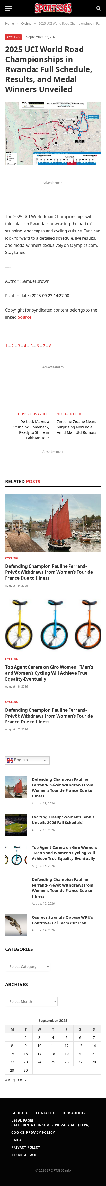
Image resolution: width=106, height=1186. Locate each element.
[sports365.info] (53, 8)
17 (39, 1053)
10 (39, 1045)
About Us (22, 1113)
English (20, 760)
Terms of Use (23, 1155)
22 (12, 1062)
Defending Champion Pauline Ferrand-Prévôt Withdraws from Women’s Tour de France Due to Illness (49, 572)
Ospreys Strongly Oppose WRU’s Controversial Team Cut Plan (62, 920)
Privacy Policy (25, 1147)
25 (53, 1062)
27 (80, 1062)
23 (26, 1062)
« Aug (10, 1079)
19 (67, 1053)
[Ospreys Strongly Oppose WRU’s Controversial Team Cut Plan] (16, 925)
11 (53, 1045)
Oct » (22, 1079)
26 (67, 1062)
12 (67, 1045)
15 (12, 1053)
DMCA (16, 1140)
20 (80, 1053)
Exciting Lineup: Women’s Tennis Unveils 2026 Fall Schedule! (63, 819)
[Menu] (8, 8)
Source (24, 317)
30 (26, 1070)
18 (53, 1053)
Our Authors (75, 1113)
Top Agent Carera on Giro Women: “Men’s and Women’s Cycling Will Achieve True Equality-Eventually (49, 673)
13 (80, 1045)
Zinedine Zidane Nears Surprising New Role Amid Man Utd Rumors (76, 427)
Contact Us (46, 1113)
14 (94, 1045)
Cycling (13, 37)
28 (94, 1062)
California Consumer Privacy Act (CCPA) (50, 1125)
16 (26, 1053)
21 (94, 1053)
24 (39, 1062)
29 (12, 1070)
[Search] (98, 8)
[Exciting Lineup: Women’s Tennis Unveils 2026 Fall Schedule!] (16, 825)
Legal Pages (22, 1120)
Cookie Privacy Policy (33, 1132)
